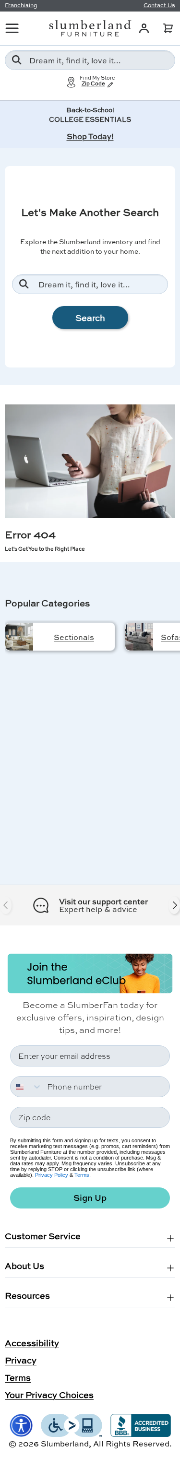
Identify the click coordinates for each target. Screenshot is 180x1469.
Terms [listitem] (18, 1377)
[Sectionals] (19, 637)
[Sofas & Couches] (139, 637)
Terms (81, 1175)
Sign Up (90, 1198)
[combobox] (90, 60)
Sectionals (74, 636)
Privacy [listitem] (20, 1360)
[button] (168, 28)
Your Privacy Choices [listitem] (49, 1394)
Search (90, 317)
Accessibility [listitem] (32, 1343)
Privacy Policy (51, 1175)
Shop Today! (90, 136)
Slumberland (65, 1443)
